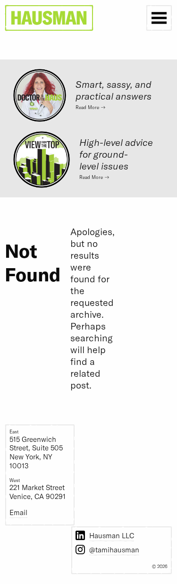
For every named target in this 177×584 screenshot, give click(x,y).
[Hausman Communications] (49, 18)
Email (18, 512)
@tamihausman (114, 549)
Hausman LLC (111, 535)
